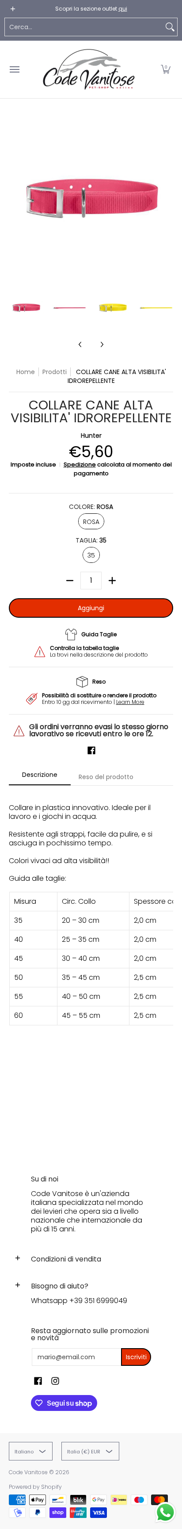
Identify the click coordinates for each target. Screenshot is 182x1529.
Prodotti (54, 371)
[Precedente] (15, 198)
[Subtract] (69, 580)
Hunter (91, 435)
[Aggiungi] (112, 580)
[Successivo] (167, 198)
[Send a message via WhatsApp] (165, 1512)
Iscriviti (136, 1357)
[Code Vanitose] (89, 69)
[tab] (40, 777)
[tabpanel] (91, 971)
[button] (165, 69)
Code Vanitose (28, 1472)
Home (25, 371)
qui (122, 8)
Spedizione (80, 464)
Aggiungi (91, 608)
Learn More (130, 702)
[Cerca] (170, 27)
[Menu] (14, 69)
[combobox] (84, 27)
